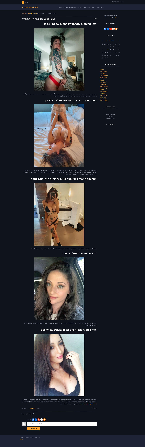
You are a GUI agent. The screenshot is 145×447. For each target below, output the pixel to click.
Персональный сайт (30, 7)
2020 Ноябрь (103, 73)
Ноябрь (33, 13)
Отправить (33, 428)
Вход (121, 1)
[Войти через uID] (33, 419)
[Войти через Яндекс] (39, 419)
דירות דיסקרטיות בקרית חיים (88, 404)
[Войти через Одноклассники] (44, 419)
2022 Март (103, 79)
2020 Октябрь (104, 71)
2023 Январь (103, 89)
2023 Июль (103, 97)
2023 (28, 13)
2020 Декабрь (104, 75)
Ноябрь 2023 (110, 41)
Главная (24, 13)
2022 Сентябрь (104, 86)
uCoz (21, 439)
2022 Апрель (103, 80)
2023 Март (103, 93)
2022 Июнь (103, 82)
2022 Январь (103, 77)
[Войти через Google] (41, 419)
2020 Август (103, 69)
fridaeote (32, 408)
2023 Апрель (103, 95)
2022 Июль (103, 84)
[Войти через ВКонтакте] (36, 419)
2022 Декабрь (104, 88)
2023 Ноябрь (103, 99)
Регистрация (115, 1)
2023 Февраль (104, 91)
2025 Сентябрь (104, 100)
